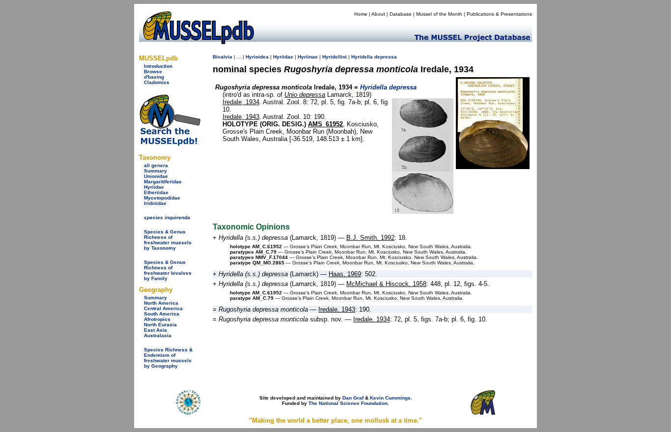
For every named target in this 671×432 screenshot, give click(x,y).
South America (161, 314)
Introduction (158, 66)
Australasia (157, 335)
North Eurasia (160, 324)
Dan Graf (352, 398)
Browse (153, 71)
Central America (163, 308)
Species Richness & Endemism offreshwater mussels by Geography (168, 358)
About (378, 14)
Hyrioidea (257, 56)
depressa (385, 56)
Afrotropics (157, 319)
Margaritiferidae (163, 181)
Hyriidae (154, 187)
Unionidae (156, 176)
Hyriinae (308, 56)
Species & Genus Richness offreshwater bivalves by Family (168, 270)
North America (161, 303)
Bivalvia (222, 56)
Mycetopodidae (162, 198)
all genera (156, 165)
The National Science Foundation (348, 403)
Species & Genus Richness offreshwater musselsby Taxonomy (168, 240)
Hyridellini (334, 56)
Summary (155, 170)
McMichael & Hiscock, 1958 (386, 284)
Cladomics (156, 82)
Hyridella (362, 56)
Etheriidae (156, 192)
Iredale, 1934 (241, 102)
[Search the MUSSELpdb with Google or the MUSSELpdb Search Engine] (169, 144)
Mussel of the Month (439, 14)
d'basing (154, 77)
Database (401, 14)
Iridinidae (155, 203)
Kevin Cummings (390, 398)
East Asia (155, 330)
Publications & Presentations (499, 14)
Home (360, 14)
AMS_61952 (325, 124)
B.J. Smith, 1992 (370, 237)
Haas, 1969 (345, 274)
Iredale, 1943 (241, 116)
